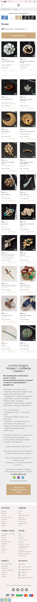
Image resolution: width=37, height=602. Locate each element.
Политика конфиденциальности (25, 550)
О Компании (22, 556)
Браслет (3, 345)
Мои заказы (4, 566)
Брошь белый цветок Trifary (7, 61)
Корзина (4, 574)
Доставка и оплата (24, 544)
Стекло (3, 515)
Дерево (3, 523)
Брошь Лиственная (5, 194)
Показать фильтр (18, 35)
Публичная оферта (24, 553)
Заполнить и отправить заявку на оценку (19, 489)
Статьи (20, 536)
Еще (19, 525)
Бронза (3, 521)
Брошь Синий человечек (25, 315)
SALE (19, 534)
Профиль (4, 572)
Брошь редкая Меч (24, 194)
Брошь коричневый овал (6, 99)
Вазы (19, 513)
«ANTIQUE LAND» (6, 9)
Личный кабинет (6, 564)
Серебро (4, 519)
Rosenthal (4, 544)
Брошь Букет (23, 254)
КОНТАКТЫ (22, 561)
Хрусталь (4, 513)
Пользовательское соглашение (24, 547)
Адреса (23, 564)
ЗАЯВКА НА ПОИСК (11, 108)
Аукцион (21, 542)
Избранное (4, 568)
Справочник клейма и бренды (8, 534)
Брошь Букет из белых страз (7, 254)
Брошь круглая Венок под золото (27, 131)
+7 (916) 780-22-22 (18, 474)
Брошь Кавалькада (24, 345)
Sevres (3, 548)
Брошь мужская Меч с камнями (8, 285)
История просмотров (7, 570)
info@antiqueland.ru (26, 569)
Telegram (23, 575)
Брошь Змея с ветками (25, 285)
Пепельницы (22, 521)
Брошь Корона (4, 224)
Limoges (3, 550)
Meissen (3, 537)
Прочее (3, 525)
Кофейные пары (23, 515)
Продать (3, 576)
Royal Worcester (6, 541)
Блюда (20, 511)
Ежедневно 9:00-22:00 (27, 577)
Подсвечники (22, 523)
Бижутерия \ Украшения (15, 29)
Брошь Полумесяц (5, 131)
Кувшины (21, 517)
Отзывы (20, 538)
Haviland (4, 539)
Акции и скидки (23, 540)
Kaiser (3, 546)
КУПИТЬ (11, 70)
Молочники (22, 519)
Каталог (15, 9)
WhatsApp (23, 572)
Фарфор (3, 511)
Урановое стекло (6, 517)
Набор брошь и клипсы (6, 315)
